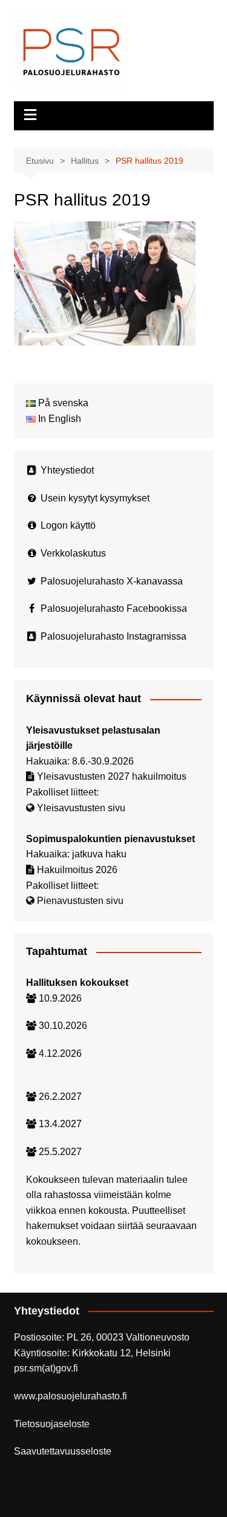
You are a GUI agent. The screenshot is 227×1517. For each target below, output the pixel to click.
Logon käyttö (68, 525)
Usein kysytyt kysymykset (95, 498)
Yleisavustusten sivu (81, 808)
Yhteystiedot (67, 470)
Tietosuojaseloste (52, 1424)
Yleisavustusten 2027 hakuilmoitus (111, 776)
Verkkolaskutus (73, 553)
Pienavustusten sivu (80, 901)
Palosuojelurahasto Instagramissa (113, 636)
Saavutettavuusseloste (62, 1451)
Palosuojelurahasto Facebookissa (114, 608)
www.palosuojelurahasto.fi (70, 1396)
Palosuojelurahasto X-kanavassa (112, 581)
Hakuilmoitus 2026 (77, 870)
